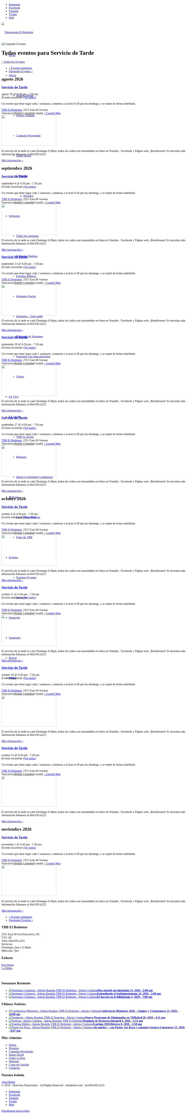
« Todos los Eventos (13, 61)
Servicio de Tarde (14, 87)
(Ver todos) (29, 97)
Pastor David (16, 1054)
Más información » (12, 160)
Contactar (14, 1067)
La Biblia (6, 968)
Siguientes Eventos (21, 71)
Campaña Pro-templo (21, 1051)
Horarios (14, 1048)
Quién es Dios (17, 1058)
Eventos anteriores (20, 68)
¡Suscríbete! (8, 1082)
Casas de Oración (19, 1064)
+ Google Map (52, 113)
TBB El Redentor (11, 109)
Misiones (14, 1061)
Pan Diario (7, 964)
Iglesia (12, 1044)
